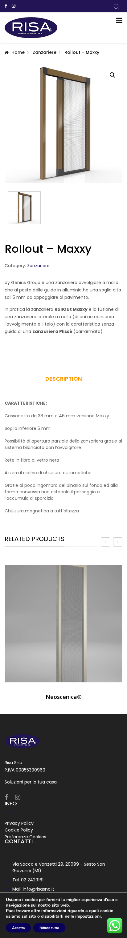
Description (63, 379)
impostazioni (88, 916)
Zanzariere (44, 52)
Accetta (18, 927)
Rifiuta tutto (49, 927)
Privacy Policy (19, 823)
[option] (63, 635)
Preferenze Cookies (25, 837)
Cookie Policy (19, 830)
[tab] (63, 381)
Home (18, 52)
